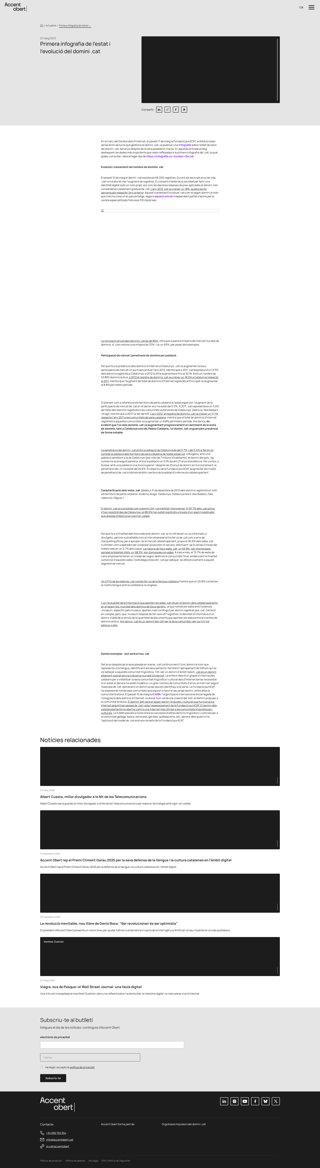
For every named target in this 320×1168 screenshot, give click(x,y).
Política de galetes (75, 1160)
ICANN (156, 694)
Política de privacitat (51, 1160)
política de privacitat (82, 1067)
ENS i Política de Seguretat (116, 1160)
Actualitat (51, 25)
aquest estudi (164, 196)
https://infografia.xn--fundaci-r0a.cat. (170, 156)
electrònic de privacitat (55, 1037)
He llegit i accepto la (69, 1067)
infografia (185, 145)
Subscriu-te (53, 1078)
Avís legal (93, 1160)
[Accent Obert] (16, 7)
